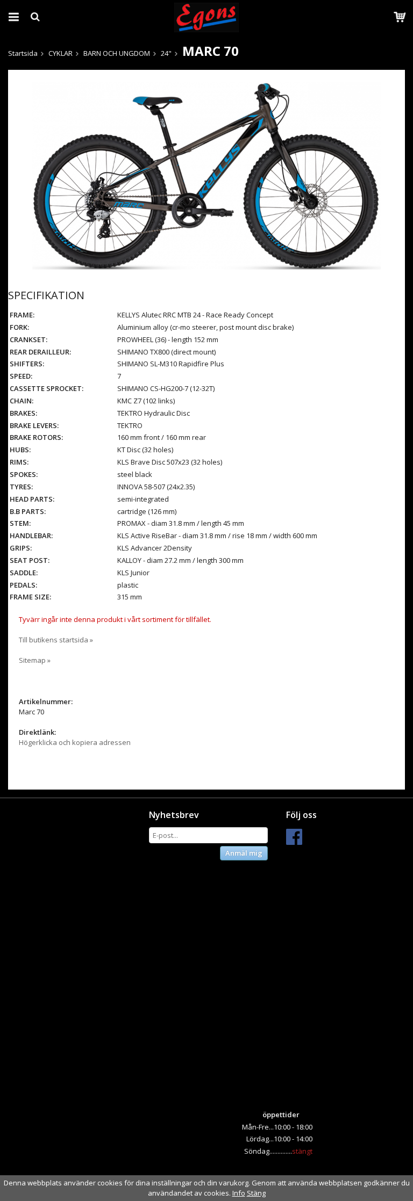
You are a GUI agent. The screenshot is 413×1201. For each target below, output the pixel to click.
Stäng (256, 1193)
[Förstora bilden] (206, 174)
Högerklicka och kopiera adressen (75, 742)
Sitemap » (35, 660)
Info (238, 1193)
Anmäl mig (243, 853)
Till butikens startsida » (56, 640)
